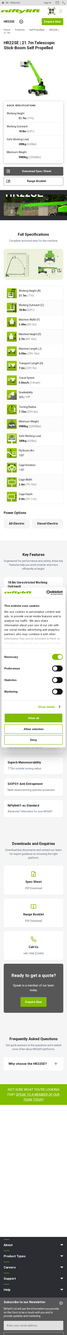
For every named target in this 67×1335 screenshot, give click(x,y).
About (8, 1245)
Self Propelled (36, 29)
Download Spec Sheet (36, 171)
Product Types (14, 1256)
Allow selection (34, 728)
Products (20, 29)
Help (7, 1290)
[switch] (57, 669)
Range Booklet (36, 181)
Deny (33, 739)
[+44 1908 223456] (63, 2)
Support (10, 1278)
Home (7, 29)
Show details (46, 706)
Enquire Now (52, 21)
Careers (10, 1267)
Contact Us (57, 2)
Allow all (33, 718)
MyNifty (51, 11)
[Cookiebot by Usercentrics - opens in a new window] (47, 592)
